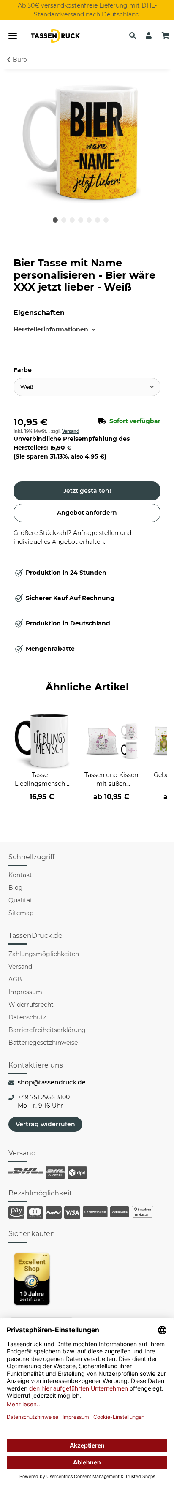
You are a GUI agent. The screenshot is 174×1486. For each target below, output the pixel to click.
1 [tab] (55, 220)
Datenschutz (27, 1017)
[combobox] (87, 387)
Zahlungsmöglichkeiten (43, 954)
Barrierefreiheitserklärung (47, 1030)
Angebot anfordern (87, 512)
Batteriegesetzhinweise (43, 1042)
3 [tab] (72, 220)
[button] (133, 36)
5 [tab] (89, 220)
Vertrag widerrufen (45, 1124)
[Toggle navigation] (12, 36)
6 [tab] (97, 220)
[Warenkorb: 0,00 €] (165, 36)
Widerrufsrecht (31, 1004)
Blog (15, 887)
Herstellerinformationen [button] (50, 329)
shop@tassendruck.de (52, 1082)
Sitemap (20, 913)
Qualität (20, 900)
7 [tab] (106, 220)
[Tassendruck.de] (55, 36)
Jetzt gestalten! (87, 490)
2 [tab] (63, 220)
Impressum (25, 992)
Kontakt (20, 875)
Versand (70, 431)
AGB (15, 979)
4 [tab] (80, 220)
